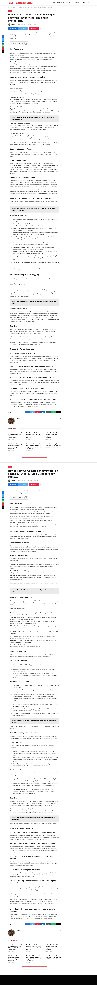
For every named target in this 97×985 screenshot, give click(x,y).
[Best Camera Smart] (21, 2)
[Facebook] (3, 36)
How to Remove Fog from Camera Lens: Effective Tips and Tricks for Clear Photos (53, 445)
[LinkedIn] (3, 42)
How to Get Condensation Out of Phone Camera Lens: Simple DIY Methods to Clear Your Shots (34, 446)
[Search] (88, 2)
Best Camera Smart (50, 980)
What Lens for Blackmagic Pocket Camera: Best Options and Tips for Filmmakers (15, 446)
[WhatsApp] (3, 45)
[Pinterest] (3, 48)
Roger (13, 24)
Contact (83, 2)
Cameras (68, 2)
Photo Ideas (60, 2)
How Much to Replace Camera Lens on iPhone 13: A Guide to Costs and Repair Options (34, 435)
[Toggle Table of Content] (25, 43)
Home (53, 2)
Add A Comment (34, 456)
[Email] (3, 51)
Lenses (77, 2)
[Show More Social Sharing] (40, 28)
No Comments (29, 24)
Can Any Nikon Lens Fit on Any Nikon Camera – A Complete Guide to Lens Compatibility (52, 435)
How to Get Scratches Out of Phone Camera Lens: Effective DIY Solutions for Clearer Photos (15, 435)
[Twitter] (3, 39)
